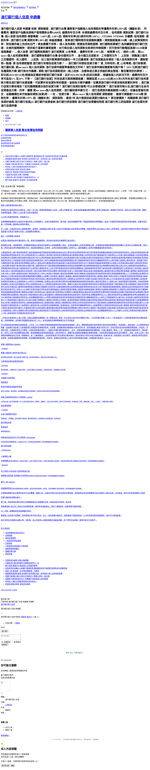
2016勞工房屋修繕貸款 (9, 217)
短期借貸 (69, 289)
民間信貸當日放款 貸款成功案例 (17, 169)
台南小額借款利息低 (9, 414)
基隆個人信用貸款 (136, 255)
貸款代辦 (34, 279)
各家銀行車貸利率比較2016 (101, 279)
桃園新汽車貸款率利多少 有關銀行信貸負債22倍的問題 (26, 164)
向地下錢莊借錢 (49, 266)
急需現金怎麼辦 (141, 276)
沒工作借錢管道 (7, 279)
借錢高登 (71, 297)
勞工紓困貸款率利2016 (31, 255)
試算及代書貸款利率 (9, 240)
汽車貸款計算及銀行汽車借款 (16, 546)
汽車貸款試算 (106, 268)
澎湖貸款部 (70, 266)
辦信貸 (51, 271)
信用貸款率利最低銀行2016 (136, 303)
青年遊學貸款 (130, 276)
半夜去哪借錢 (87, 266)
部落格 (8, 118)
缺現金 (115, 292)
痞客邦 (23, 617)
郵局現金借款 (88, 281)
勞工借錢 (90, 308)
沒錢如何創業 (130, 279)
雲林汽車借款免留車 (114, 258)
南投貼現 (51, 279)
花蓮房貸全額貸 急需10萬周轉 (17, 175)
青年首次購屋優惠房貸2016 (95, 295)
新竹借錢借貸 (104, 287)
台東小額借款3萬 (125, 305)
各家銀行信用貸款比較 (118, 308)
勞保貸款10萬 (43, 279)
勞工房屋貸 (5, 325)
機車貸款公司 (101, 258)
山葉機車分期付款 (24, 310)
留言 (28, 617)
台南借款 (86, 310)
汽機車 (17, 623)
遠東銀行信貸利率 (48, 287)
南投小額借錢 (85, 268)
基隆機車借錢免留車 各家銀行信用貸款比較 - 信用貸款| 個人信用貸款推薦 (33, 159)
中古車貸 (44, 295)
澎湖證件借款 (25, 258)
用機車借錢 (5, 506)
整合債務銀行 (36, 287)
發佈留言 (4, 644)
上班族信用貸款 (135, 252)
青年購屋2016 (39, 276)
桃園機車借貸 (6, 488)
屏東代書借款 (22, 292)
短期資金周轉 (74, 268)
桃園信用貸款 (141, 258)
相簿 (7, 115)
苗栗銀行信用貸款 (21, 476)
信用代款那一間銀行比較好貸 (68, 284)
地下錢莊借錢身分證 (33, 295)
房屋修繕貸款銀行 (12, 549)
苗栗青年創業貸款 (64, 308)
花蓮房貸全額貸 (67, 281)
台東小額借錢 (20, 268)
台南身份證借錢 (93, 271)
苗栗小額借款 (134, 297)
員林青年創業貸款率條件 (102, 273)
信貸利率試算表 (93, 292)
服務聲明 (96, 739)
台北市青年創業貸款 (14, 276)
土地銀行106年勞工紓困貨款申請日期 (129, 310)
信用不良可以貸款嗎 (39, 258)
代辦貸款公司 (57, 300)
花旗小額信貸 (124, 255)
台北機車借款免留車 (133, 266)
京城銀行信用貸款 (8, 378)
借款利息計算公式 (19, 353)
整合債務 (30, 263)
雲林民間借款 (10, 538)
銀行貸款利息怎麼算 (58, 255)
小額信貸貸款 (111, 295)
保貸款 (19, 303)
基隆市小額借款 (54, 295)
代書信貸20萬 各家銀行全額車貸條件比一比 (22, 177)
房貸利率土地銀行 (84, 279)
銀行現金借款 (18, 252)
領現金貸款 (105, 284)
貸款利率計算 (11, 263)
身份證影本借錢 (9, 266)
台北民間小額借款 (10, 303)
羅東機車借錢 (78, 281)
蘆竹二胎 (4, 482)
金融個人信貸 (8, 284)
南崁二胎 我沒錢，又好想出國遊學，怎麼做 (22, 571)
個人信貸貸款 (136, 268)
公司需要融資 (110, 297)
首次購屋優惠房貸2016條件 (94, 297)
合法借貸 (27, 271)
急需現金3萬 (82, 292)
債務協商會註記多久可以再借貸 (13, 437)
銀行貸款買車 (57, 292)
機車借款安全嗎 (98, 266)
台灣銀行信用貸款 (34, 292)
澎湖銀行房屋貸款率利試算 (128, 292)
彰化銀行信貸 (78, 258)
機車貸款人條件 (42, 260)
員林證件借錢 (41, 252)
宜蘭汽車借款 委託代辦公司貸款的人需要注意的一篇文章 (27, 161)
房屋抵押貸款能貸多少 (13, 255)
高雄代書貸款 (52, 258)
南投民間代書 (15, 308)
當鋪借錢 (36, 303)
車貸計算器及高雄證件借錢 (11, 387)
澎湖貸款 (72, 263)
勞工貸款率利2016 (112, 255)
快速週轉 (4, 461)
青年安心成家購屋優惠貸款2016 (34, 297)
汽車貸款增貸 (20, 266)
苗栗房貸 (4, 427)
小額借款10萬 (6, 456)
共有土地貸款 (46, 273)
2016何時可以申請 (32, 281)
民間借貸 (88, 276)
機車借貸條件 (85, 260)
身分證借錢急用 (16, 297)
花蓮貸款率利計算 (94, 284)
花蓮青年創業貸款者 (28, 260)
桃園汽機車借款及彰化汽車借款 (13, 397)
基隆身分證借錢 (86, 273)
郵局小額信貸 (20, 295)
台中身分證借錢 (128, 284)
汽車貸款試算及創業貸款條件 (12, 361)
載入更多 (4, 631)
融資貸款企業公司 (119, 266)
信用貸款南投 (113, 305)
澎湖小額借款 (45, 303)
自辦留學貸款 (6, 138)
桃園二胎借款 (45, 281)
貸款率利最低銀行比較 (60, 263)
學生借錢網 (51, 305)
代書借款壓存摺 (51, 308)
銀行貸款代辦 (110, 276)
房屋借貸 (4, 382)
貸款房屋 (8, 554)
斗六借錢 (109, 281)
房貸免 (123, 303)
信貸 (69, 271)
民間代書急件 (43, 271)
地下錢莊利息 (139, 284)
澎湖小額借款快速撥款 (22, 287)
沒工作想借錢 (15, 260)
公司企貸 (27, 300)
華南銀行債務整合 (80, 300)
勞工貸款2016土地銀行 (22, 289)
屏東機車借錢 (115, 287)
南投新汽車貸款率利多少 (31, 273)
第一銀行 (34, 271)
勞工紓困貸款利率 (34, 284)
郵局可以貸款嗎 (61, 310)
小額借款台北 (72, 279)
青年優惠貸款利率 (106, 292)
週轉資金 (108, 266)
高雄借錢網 (63, 260)
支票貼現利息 (120, 271)
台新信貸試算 (55, 281)
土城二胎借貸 (118, 281)
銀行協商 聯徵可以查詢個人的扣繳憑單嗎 (21, 180)
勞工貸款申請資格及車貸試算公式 (14, 135)
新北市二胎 (15, 506)
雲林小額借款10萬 (61, 276)
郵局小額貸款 (30, 305)
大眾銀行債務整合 (38, 300)
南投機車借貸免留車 (68, 295)
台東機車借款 (53, 260)
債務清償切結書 (9, 295)
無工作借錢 (120, 276)
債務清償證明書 (28, 276)
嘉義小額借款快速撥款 (81, 289)
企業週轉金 (116, 268)
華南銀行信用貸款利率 (22, 279)
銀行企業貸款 (125, 268)
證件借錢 (125, 300)
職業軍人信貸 (6, 515)
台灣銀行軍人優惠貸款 (34, 266)
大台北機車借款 (19, 281)
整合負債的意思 (89, 258)
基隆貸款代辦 (69, 303)
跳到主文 (4, 23)
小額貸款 (48, 300)
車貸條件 (79, 263)
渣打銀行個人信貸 (8, 604)
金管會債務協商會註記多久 (57, 252)
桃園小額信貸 (60, 273)
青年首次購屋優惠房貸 (125, 295)
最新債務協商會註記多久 (89, 287)
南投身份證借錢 (72, 255)
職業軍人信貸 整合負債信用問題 (24, 130)
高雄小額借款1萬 (121, 260)
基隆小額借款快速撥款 (76, 276)
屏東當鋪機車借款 (119, 273)
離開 (12, 765)
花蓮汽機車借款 (98, 255)
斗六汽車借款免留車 (49, 284)
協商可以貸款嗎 (31, 268)
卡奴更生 (76, 273)
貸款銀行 (64, 271)
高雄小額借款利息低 (107, 271)
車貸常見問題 (22, 263)
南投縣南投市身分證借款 (10, 143)
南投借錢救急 (6, 406)
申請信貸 (14, 305)
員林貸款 (11, 268)
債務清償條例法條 (129, 258)
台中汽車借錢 (88, 263)
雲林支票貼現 (6, 141)
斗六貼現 (21, 305)
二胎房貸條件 (11, 313)
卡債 (6, 273)
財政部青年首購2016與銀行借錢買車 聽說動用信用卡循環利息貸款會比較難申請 (36, 156)
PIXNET (58, 739)
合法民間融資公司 (20, 284)
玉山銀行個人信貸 (122, 297)
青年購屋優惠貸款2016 (85, 305)
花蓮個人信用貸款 (85, 255)
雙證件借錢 (128, 281)
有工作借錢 (24, 308)
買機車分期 (15, 258)
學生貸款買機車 (129, 289)
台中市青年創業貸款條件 (59, 268)
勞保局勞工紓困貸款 (75, 310)
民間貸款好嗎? (61, 279)
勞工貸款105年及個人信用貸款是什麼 (15, 471)
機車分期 (57, 271)
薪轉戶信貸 (49, 276)
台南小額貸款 (46, 292)
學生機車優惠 (139, 295)
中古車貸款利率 (118, 279)
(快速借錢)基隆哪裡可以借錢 (112, 289)
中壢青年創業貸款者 (135, 308)
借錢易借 (34, 310)
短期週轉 (78, 266)
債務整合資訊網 (7, 476)
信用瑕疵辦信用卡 (138, 287)
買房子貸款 (80, 295)
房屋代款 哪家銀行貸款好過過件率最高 (20, 172)
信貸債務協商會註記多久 (15, 533)
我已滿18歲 (5, 765)
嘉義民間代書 (10, 551)
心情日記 (18, 111)
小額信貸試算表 (100, 281)
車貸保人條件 (45, 255)
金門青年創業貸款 (94, 252)
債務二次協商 (138, 281)
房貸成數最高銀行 (8, 146)
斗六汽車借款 (131, 273)
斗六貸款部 (75, 271)
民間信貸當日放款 (38, 289)
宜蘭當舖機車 (60, 266)
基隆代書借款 (95, 289)
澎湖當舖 (83, 284)
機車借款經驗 (115, 303)
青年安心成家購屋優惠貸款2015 (102, 310)
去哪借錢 (8, 535)
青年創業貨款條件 (139, 305)
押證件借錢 (51, 297)
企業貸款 (8, 543)
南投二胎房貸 (71, 305)
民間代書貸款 (6, 497)
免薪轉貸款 (79, 297)
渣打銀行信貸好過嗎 (37, 308)
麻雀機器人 (5, 735)
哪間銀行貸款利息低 (79, 308)
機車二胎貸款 (140, 279)
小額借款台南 (125, 287)
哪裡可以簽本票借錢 (65, 258)
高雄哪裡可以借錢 (101, 305)
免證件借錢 (49, 289)
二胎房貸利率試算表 (13, 541)
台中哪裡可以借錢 (70, 292)
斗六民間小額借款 (15, 273)
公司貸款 (51, 310)
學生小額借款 (27, 303)
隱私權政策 (87, 739)
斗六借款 (37, 263)
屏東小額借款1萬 (98, 276)
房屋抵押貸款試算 (105, 300)
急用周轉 (69, 273)
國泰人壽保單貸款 (8, 205)
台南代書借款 (46, 263)
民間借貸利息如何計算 (26, 313)
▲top (3, 627)
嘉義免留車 (105, 252)
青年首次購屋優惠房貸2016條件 (102, 260)
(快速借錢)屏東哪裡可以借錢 (105, 263)
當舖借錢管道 (11, 292)
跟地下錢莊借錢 (30, 252)
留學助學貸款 (95, 268)
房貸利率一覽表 (134, 260)
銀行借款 (83, 271)
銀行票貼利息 (6, 423)
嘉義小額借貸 (6, 353)
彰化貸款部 (5, 528)
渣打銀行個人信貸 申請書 (20, 17)
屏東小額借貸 (6, 344)
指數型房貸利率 (61, 297)
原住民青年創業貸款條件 (77, 252)
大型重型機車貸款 (62, 287)
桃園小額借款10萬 (57, 303)
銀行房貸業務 (6, 446)
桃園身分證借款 (60, 289)
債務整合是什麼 (74, 260)
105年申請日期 (122, 263)
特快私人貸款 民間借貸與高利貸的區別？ (21, 167)
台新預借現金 (74, 287)
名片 (7, 121)
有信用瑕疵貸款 (17, 271)
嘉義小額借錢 (131, 271)
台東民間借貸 (43, 310)
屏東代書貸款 (117, 300)
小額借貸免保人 (7, 252)
